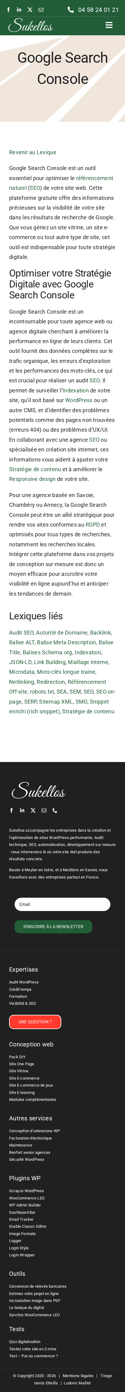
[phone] (54, 810)
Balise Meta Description (66, 642)
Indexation (75, 390)
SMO (81, 701)
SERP (30, 701)
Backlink (100, 632)
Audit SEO (21, 632)
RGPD (93, 524)
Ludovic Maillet (77, 1383)
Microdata (21, 672)
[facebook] (8, 9)
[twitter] (30, 9)
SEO (35, 188)
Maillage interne (88, 662)
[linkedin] (19, 9)
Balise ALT (22, 642)
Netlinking (21, 682)
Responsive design (32, 479)
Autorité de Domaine (61, 632)
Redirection (51, 682)
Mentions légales (78, 1375)
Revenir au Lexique (32, 152)
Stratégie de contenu (35, 469)
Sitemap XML (56, 701)
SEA (62, 691)
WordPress (78, 400)
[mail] (41, 9)
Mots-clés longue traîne (66, 672)
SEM (75, 691)
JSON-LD (20, 662)
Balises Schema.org (47, 652)
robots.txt (42, 691)
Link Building (50, 662)
